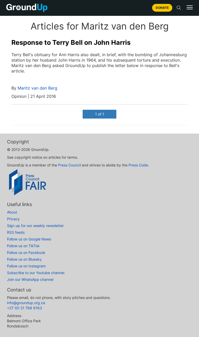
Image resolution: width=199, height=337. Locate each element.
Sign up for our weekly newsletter (35, 225)
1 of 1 (99, 114)
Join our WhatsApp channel (30, 279)
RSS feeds (16, 232)
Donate (162, 8)
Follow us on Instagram (26, 266)
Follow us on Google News (29, 239)
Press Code (138, 165)
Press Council (69, 165)
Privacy (13, 219)
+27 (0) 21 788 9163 (24, 308)
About (12, 212)
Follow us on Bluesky (24, 259)
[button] (190, 7)
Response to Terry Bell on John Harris (71, 42)
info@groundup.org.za (26, 303)
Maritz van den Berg (37, 88)
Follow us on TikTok (23, 246)
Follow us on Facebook (26, 252)
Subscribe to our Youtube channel (35, 272)
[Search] (179, 8)
